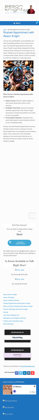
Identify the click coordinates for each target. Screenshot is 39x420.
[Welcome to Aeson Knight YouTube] (32, 373)
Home (5, 29)
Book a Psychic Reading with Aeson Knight (17, 306)
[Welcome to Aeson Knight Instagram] (28, 373)
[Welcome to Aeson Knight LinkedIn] (25, 373)
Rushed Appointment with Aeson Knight (16, 303)
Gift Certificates (8, 324)
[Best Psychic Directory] (10, 401)
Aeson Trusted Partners (11, 300)
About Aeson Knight (10, 294)
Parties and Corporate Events (13, 321)
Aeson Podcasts (8, 297)
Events (5, 312)
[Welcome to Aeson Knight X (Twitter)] (21, 373)
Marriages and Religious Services (14, 318)
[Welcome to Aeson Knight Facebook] (17, 373)
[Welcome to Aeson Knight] (19, 9)
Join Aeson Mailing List (11, 315)
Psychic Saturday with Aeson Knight (15, 309)
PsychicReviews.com (27, 366)
